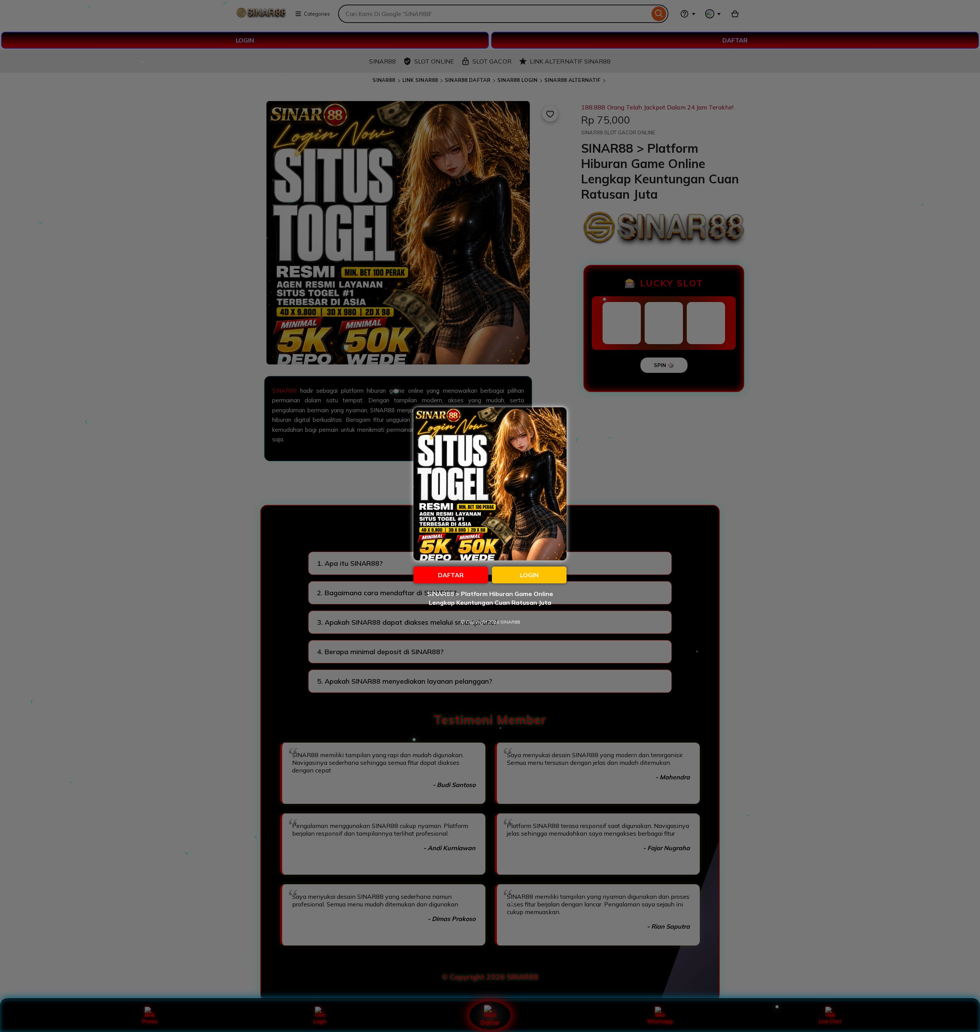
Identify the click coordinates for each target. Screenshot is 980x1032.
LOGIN (529, 575)
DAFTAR (451, 575)
